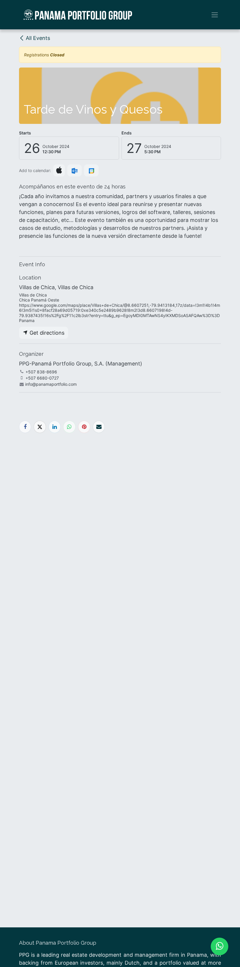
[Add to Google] (91, 170)
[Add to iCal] (59, 170)
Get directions (46, 333)
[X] (40, 427)
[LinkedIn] (55, 427)
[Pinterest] (84, 427)
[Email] (99, 427)
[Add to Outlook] (74, 170)
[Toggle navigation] (214, 14)
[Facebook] (25, 427)
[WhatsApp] (69, 427)
